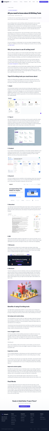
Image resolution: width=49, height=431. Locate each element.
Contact (41, 415)
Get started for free (43, 1)
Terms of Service (43, 419)
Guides (31, 417)
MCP (30, 1)
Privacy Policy (42, 417)
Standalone (22, 417)
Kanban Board (13, 419)
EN (34, 1)
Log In (37, 1)
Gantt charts (11, 45)
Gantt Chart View (13, 415)
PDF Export (22, 420)
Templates (25, 1)
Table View (13, 417)
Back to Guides (11, 7)
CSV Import (22, 419)
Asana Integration (23, 415)
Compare (31, 420)
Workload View (13, 420)
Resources (15, 1)
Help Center (32, 415)
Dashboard (13, 422)
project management (14, 63)
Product (10, 1)
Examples (31, 422)
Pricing (21, 1)
